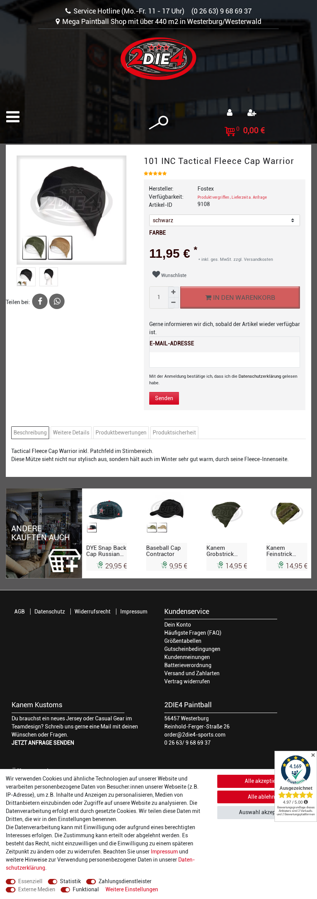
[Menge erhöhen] (173, 292)
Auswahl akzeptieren (264, 812)
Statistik (70, 881)
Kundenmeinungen (187, 657)
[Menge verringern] (173, 302)
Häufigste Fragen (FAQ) (193, 633)
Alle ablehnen (264, 797)
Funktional (86, 889)
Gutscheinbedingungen (192, 649)
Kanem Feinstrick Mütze (279, 551)
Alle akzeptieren (264, 781)
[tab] (31, 432)
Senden (164, 398)
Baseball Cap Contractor (163, 551)
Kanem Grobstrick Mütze (220, 551)
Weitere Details (71, 432)
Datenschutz (49, 611)
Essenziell (30, 881)
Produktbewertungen (121, 432)
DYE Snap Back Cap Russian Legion (106, 551)
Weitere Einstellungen (132, 889)
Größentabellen (182, 641)
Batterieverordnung (187, 665)
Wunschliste (173, 275)
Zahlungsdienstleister (125, 881)
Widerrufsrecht (93, 611)
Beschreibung (30, 432)
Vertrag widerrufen (187, 681)
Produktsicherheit (174, 432)
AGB (19, 611)
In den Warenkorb (243, 297)
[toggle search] (158, 123)
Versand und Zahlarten (192, 673)
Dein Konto (177, 625)
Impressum (133, 611)
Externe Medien (36, 889)
